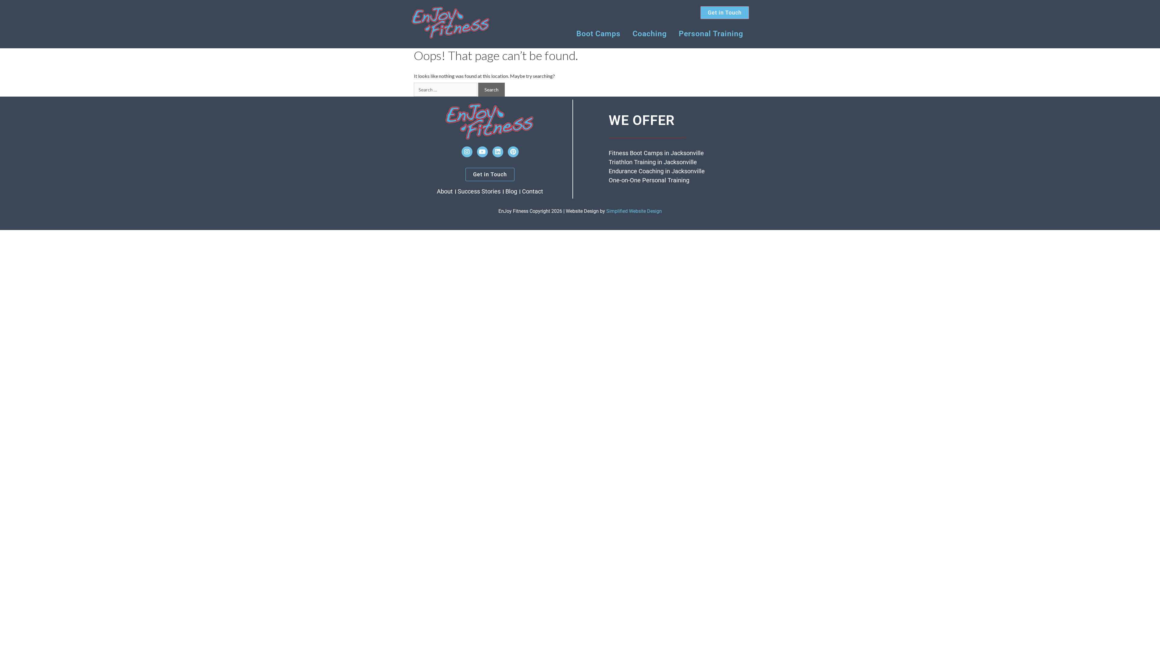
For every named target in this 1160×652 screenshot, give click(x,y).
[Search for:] (445, 90)
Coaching (650, 33)
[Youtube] (482, 151)
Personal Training (711, 33)
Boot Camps (598, 33)
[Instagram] (467, 151)
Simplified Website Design (634, 211)
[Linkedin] (497, 151)
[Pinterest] (513, 151)
